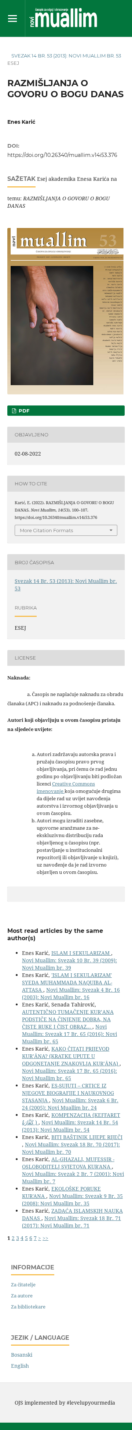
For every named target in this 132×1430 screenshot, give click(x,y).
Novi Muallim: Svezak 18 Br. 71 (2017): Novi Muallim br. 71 (71, 1222)
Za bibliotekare (28, 1306)
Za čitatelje (23, 1284)
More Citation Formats (46, 530)
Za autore (22, 1295)
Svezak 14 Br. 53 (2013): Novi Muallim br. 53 (66, 56)
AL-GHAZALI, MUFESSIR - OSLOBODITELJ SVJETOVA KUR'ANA (68, 1163)
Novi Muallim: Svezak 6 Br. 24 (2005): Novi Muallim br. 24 (70, 1104)
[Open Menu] (12, 18)
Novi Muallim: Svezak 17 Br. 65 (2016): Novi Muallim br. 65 (69, 1034)
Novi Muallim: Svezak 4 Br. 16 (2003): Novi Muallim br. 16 (71, 993)
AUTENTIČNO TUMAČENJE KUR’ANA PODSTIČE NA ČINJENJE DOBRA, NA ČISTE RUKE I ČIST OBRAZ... (68, 1019)
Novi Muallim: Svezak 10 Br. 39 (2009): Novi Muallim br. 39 (69, 964)
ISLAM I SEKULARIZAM (81, 952)
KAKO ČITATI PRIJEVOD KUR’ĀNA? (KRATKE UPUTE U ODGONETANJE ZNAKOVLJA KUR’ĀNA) (71, 1056)
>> (45, 1237)
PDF (23, 411)
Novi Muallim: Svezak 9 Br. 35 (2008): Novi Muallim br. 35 (72, 1199)
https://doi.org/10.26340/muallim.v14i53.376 (62, 155)
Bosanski (21, 1354)
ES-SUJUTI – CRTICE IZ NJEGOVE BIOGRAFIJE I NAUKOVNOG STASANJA (68, 1093)
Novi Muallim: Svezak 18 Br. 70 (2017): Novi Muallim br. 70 (71, 1148)
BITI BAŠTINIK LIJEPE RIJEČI (86, 1137)
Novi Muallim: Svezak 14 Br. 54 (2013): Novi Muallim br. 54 (70, 1126)
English (20, 1365)
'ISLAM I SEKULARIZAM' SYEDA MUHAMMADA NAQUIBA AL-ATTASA (67, 982)
